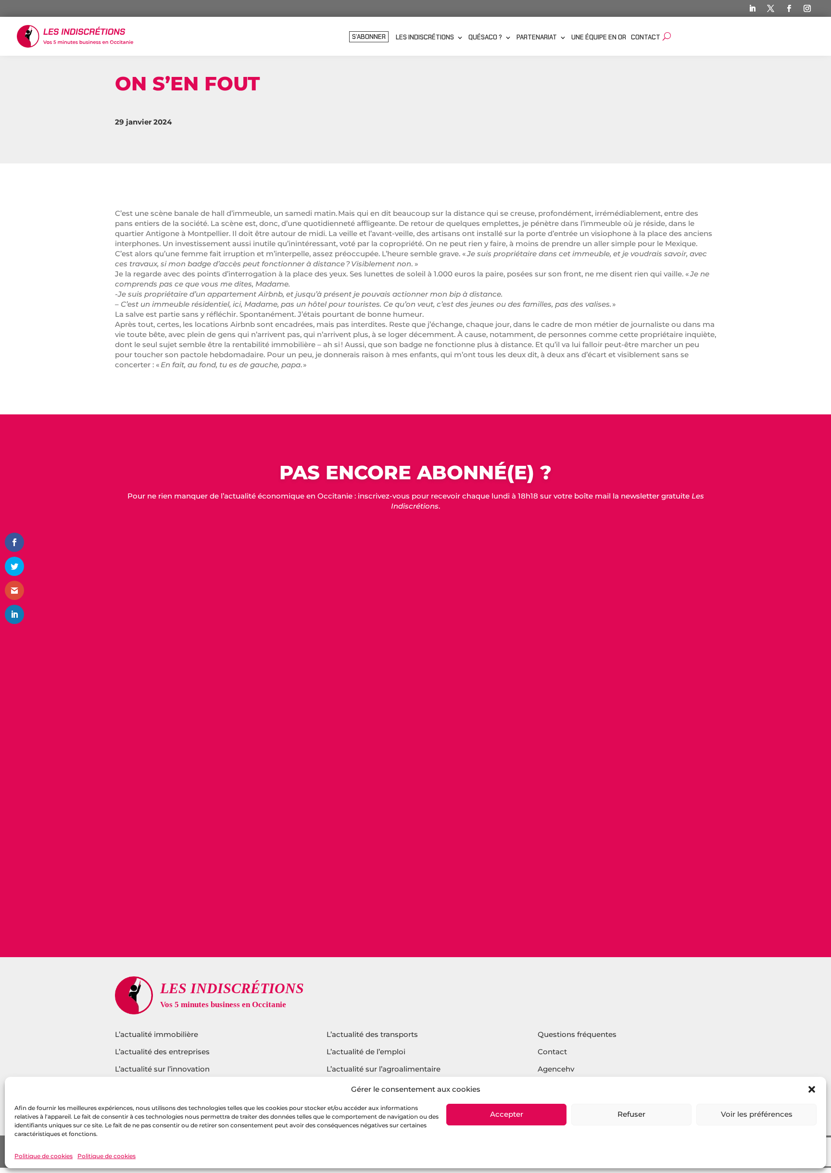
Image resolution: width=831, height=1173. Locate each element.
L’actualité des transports (372, 1034)
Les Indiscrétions (425, 37)
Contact (645, 37)
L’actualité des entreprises (162, 1051)
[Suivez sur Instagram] (807, 8)
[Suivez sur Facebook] (788, 8)
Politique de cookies (43, 1156)
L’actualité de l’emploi (366, 1051)
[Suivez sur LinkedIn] (752, 8)
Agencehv (556, 1068)
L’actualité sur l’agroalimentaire (384, 1068)
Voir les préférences (757, 1114)
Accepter (506, 1114)
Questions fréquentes (577, 1034)
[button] (812, 1089)
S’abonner (369, 37)
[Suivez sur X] (770, 8)
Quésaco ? (485, 37)
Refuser (631, 1114)
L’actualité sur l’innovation (162, 1068)
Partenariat (536, 37)
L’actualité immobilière (157, 1034)
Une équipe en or (598, 37)
